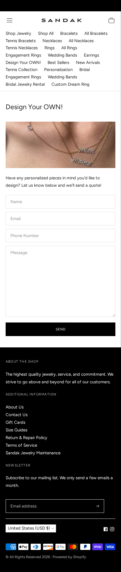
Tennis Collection (21, 69)
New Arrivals (88, 62)
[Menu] (10, 20)
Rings (49, 47)
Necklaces (52, 40)
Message (18, 246)
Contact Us (17, 414)
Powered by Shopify (69, 557)
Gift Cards (15, 422)
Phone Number (23, 229)
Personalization (58, 69)
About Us (15, 407)
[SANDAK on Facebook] (106, 529)
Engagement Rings (23, 55)
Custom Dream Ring (70, 84)
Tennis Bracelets (21, 40)
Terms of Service (21, 445)
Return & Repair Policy (26, 437)
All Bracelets (95, 33)
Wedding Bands (62, 55)
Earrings (91, 55)
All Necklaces (81, 40)
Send (61, 329)
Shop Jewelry (18, 33)
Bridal (84, 69)
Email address (22, 499)
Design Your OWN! (23, 62)
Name (16, 195)
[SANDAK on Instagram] (112, 529)
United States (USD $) (29, 528)
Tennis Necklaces (22, 47)
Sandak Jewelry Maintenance (33, 452)
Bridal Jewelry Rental (25, 84)
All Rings (69, 47)
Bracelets (69, 33)
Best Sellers (58, 62)
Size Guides (16, 430)
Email (15, 212)
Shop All (45, 33)
